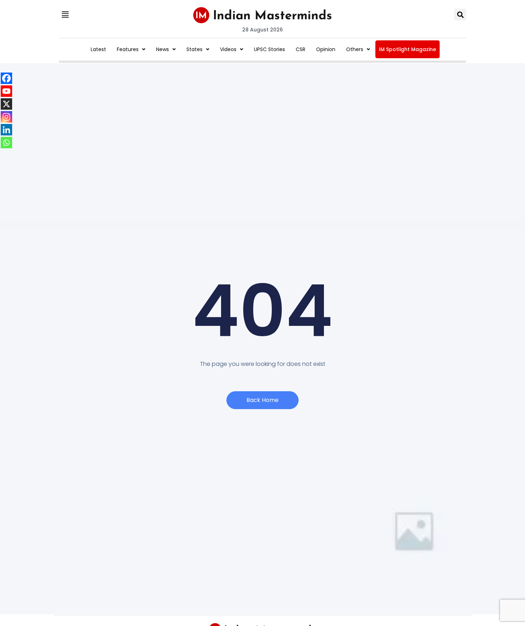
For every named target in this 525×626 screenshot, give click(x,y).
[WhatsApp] (6, 142)
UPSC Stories (269, 49)
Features (128, 49)
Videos (228, 49)
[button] (65, 14)
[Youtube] (6, 91)
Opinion (325, 49)
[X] (6, 104)
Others (354, 49)
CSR (300, 49)
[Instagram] (6, 117)
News (162, 49)
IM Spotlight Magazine (407, 49)
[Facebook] (6, 78)
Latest (98, 49)
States (194, 49)
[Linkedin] (6, 129)
